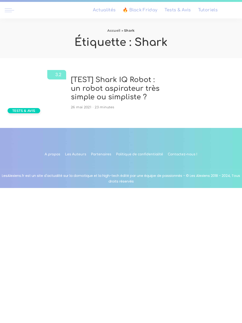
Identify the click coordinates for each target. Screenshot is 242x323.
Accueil (113, 30)
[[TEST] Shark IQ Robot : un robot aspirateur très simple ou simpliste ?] (35, 93)
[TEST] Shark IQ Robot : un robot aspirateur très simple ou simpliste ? (115, 88)
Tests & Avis (23, 111)
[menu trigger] (12, 10)
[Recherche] (234, 10)
